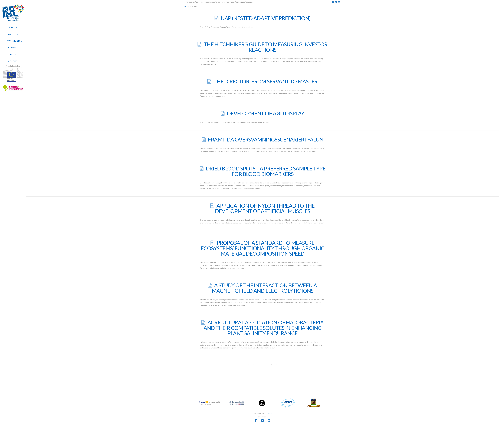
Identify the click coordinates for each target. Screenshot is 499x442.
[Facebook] (332, 2)
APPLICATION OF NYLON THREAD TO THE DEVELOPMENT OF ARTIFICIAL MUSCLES (265, 208)
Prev (201, 403)
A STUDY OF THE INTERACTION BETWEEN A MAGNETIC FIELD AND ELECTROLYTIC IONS (264, 288)
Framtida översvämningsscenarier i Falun (265, 139)
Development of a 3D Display (265, 113)
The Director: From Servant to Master (266, 81)
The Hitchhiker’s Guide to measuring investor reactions (265, 47)
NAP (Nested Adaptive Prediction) (265, 18)
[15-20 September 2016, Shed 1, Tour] (13, 12)
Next (324, 403)
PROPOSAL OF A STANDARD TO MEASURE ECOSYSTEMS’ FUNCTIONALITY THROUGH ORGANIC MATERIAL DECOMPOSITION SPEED (262, 248)
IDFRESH (268, 413)
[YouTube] (338, 2)
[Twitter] (335, 2)
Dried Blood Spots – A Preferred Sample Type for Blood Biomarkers (266, 171)
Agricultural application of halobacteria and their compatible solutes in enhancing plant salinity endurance (263, 327)
